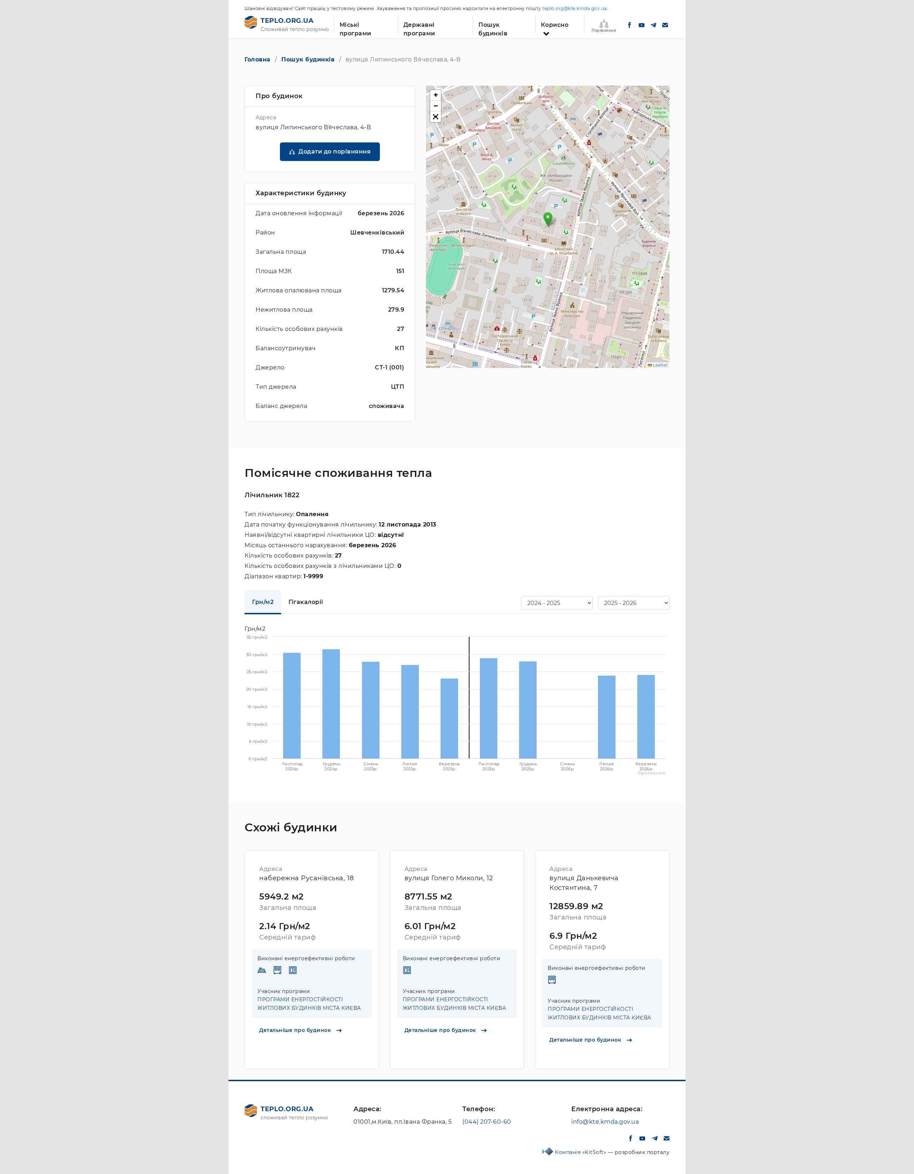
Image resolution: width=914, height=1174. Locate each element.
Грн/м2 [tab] (262, 602)
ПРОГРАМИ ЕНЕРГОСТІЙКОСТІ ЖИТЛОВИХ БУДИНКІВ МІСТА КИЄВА (309, 1003)
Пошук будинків (492, 27)
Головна (258, 59)
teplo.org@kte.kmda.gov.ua (574, 8)
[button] (547, 219)
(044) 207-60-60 (486, 1121)
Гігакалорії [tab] (305, 602)
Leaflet (660, 365)
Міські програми (355, 27)
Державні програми (419, 27)
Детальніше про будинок (296, 1030)
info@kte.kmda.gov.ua (605, 1121)
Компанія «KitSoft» (581, 1152)
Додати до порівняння (334, 151)
